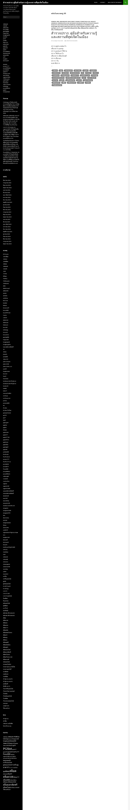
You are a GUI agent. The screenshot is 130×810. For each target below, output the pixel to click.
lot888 (5, 388)
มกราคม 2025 (7, 226)
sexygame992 (6, 513)
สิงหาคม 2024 (7, 239)
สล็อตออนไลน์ (84, 28)
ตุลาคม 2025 (6, 204)
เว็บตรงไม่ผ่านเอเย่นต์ (9, 691)
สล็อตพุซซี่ (5, 642)
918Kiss (53, 21)
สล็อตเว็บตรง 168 (7, 657)
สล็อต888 (5, 630)
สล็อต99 (5, 635)
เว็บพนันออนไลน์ (58, 29)
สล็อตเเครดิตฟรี (15, 787)
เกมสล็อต (5, 676)
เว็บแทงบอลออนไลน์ (8, 701)
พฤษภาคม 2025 (7, 217)
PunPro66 (72, 25)
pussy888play (6, 68)
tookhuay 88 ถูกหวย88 (9, 547)
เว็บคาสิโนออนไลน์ (8, 688)
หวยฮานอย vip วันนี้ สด (9, 666)
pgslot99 (5, 48)
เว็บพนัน (88, 82)
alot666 (5, 64)
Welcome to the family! (115, 2)
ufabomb (5, 557)
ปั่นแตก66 (5, 601)
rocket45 (5, 479)
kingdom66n (6, 371)
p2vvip (5, 400)
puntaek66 (6, 70)
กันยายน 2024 (7, 236)
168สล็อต (5, 261)
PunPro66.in (65, 75)
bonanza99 (6, 308)
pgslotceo (5, 442)
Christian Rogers (71, 41)
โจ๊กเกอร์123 (6, 708)
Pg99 (4, 420)
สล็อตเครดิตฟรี (7, 652)
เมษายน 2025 (6, 219)
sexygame (5, 508)
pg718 (4, 415)
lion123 (5, 374)
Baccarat (71, 21)
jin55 (4, 38)
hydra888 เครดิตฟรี (8, 347)
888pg (4, 276)
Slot (74, 26)
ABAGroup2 (64, 21)
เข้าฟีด (5, 721)
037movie (5, 254)
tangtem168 (6, 537)
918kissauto (6, 79)
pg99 (14, 745)
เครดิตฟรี (5, 684)
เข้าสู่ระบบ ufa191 (8, 679)
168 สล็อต (5, 256)
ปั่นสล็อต (5, 598)
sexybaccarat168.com (65, 26)
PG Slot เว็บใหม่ (7, 410)
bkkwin (5, 305)
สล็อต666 (5, 625)
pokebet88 (6, 452)
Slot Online (81, 26)
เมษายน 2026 (6, 190)
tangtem (5, 59)
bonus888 (6, 29)
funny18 (5, 332)
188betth (5, 24)
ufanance (5, 562)
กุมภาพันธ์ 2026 (7, 195)
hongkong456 (7, 344)
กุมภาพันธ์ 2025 (7, 224)
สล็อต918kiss (13, 780)
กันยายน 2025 (7, 207)
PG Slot (90, 23)
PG (87, 23)
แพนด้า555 (6, 706)
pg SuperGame (7, 413)
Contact (102, 2)
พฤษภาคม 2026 (7, 187)
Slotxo (87, 26)
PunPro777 (75, 75)
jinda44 (5, 37)
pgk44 (4, 427)
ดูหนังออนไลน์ (6, 583)
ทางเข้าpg (5, 588)
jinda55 (5, 354)
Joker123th (56, 73)
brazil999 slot (6, 313)
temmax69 (6, 60)
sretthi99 (5, 530)
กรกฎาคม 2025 (7, 212)
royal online (6, 481)
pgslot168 (5, 432)
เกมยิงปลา (91, 28)
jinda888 (5, 356)
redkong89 (6, 476)
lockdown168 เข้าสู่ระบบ (9, 381)
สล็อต (78, 28)
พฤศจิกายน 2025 (7, 202)
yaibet (4, 571)
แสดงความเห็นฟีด (8, 723)
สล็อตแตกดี (6, 659)
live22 (4, 376)
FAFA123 (5, 325)
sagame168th (6, 77)
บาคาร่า (58, 28)
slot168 (5, 520)
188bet (5, 264)
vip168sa (5, 569)
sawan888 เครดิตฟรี (8, 491)
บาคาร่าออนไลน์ (65, 28)
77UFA (5, 273)
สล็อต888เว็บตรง (7, 632)
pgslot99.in (64, 25)
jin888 (4, 40)
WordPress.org (7, 726)
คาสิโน (92, 26)
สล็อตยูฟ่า (5, 647)
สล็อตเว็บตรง (6, 654)
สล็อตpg (5, 637)
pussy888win (6, 88)
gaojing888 (6, 31)
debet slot (5, 320)
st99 (4, 57)
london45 (5, 386)
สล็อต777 (5, 627)
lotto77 (5, 391)
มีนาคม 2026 (6, 192)
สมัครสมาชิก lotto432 (9, 613)
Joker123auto (7, 84)
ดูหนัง (4, 581)
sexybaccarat (6, 73)
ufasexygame (6, 564)
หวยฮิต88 (5, 671)
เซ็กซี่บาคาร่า (6, 686)
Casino (77, 21)
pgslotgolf (5, 447)
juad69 (5, 369)
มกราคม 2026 (7, 197)
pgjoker (5, 425)
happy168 (6, 33)
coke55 (5, 317)
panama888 (6, 403)
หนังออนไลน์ (6, 662)
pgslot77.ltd (55, 25)
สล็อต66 (5, 623)
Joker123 (54, 23)
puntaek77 (6, 466)
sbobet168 (6, 496)
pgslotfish (5, 444)
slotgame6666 (7, 522)
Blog (95, 2)
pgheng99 (5, 81)
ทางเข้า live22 (7, 586)
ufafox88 (5, 559)
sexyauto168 (6, 53)
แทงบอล (5, 703)
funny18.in (84, 21)
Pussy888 (54, 26)
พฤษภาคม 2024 (7, 244)
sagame (5, 483)
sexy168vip (6, 75)
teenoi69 (5, 540)
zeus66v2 (5, 574)
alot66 (4, 293)
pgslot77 (5, 71)
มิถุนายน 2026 (7, 185)
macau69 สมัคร (7, 393)
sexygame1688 (7, 510)
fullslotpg (5, 86)
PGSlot (96, 23)
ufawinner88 (6, 566)
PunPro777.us (89, 25)
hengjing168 (6, 35)
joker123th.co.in (63, 23)
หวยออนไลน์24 (7, 664)
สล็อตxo (5, 640)
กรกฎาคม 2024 (7, 241)
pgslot (4, 49)
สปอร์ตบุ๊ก (5, 610)
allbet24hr (6, 27)
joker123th (6, 364)
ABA (58, 21)
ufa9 (4, 554)
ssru (4, 535)
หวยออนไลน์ (6, 92)
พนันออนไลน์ (73, 28)
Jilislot (93, 21)
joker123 (5, 42)
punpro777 (6, 66)
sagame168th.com (58, 77)
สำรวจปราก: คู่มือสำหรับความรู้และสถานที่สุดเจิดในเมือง (25, 2)
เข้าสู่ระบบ (6, 718)
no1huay (73, 23)
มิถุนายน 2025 (7, 214)
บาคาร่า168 (6, 593)
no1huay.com (81, 23)
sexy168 (5, 498)
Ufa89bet (5, 552)
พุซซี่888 (5, 605)
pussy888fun (6, 51)
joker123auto (6, 361)
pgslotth (5, 46)
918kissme (6, 283)
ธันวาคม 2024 (7, 229)
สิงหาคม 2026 (7, 180)
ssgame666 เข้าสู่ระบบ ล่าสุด (10, 532)
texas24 (5, 544)
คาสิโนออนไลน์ (70, 80)
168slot (5, 259)
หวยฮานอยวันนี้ (7, 669)
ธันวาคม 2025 (7, 200)
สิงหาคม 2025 (7, 209)
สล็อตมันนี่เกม (6, 645)
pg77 (4, 417)
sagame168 (6, 486)
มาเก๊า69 (5, 608)
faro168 (5, 327)
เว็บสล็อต (5, 698)
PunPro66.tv (80, 25)
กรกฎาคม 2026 (7, 183)
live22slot (5, 82)
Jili (89, 21)
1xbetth (5, 26)
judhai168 (6, 44)
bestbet (5, 303)
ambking (5, 298)
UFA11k (5, 549)
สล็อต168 (5, 620)
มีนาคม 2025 (6, 222)
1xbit (4, 271)
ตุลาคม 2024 (6, 234)
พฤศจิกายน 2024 (7, 231)
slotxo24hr (6, 55)
